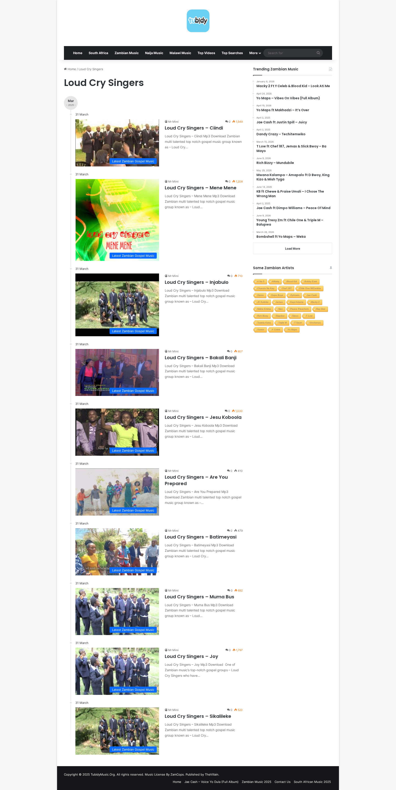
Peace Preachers (299, 309)
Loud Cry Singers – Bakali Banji (200, 357)
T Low (309, 316)
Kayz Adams (296, 302)
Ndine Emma (264, 309)
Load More (292, 248)
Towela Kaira (264, 322)
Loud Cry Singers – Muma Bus (199, 597)
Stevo (295, 316)
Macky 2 (315, 302)
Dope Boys (277, 295)
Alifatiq (275, 281)
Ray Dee (320, 309)
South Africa (98, 53)
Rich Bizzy (262, 316)
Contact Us (283, 782)
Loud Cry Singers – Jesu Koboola (203, 417)
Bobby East (311, 281)
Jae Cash (312, 295)
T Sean (298, 322)
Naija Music (154, 53)
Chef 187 (287, 288)
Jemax (279, 302)
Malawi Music (180, 53)
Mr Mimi (173, 121)
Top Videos (206, 53)
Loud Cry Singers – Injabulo (196, 282)
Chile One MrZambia (310, 288)
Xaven (260, 329)
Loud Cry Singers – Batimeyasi (200, 537)
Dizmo (260, 295)
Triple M (282, 322)
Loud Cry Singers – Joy (191, 656)
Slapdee (280, 316)
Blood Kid (292, 281)
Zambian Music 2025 (256, 782)
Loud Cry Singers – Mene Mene (200, 188)
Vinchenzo (315, 322)
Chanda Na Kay (265, 288)
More (253, 53)
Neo (280, 309)
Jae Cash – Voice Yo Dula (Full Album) (211, 782)
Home (77, 53)
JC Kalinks (262, 302)
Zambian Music (127, 53)
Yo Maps (292, 329)
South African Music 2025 (312, 782)
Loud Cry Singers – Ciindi (194, 128)
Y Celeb (276, 329)
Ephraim (295, 295)
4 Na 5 (260, 281)
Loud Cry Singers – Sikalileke (198, 716)
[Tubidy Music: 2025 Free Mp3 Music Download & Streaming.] (198, 20)
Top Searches (232, 53)
